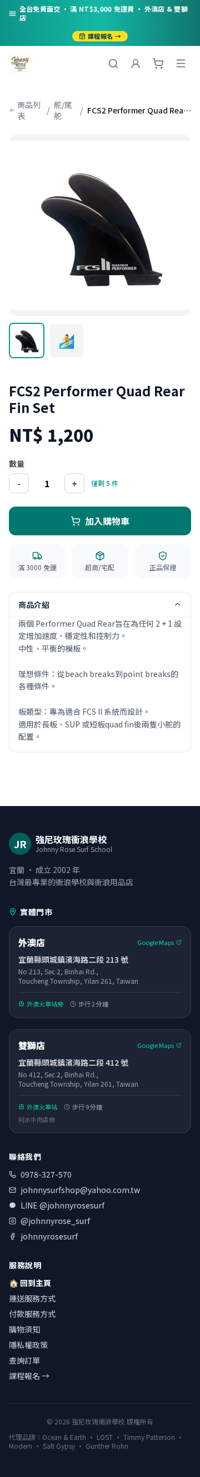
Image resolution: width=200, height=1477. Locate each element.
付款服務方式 (32, 1313)
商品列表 (29, 110)
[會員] (136, 64)
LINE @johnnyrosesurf (62, 1205)
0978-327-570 (46, 1174)
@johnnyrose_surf (55, 1220)
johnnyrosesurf (49, 1236)
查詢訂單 (24, 1360)
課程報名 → (104, 36)
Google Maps (155, 942)
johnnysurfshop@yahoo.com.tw (80, 1189)
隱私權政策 (28, 1344)
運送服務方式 (32, 1298)
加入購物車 (107, 521)
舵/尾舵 (63, 110)
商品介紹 (33, 604)
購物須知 (24, 1329)
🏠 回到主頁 (30, 1282)
